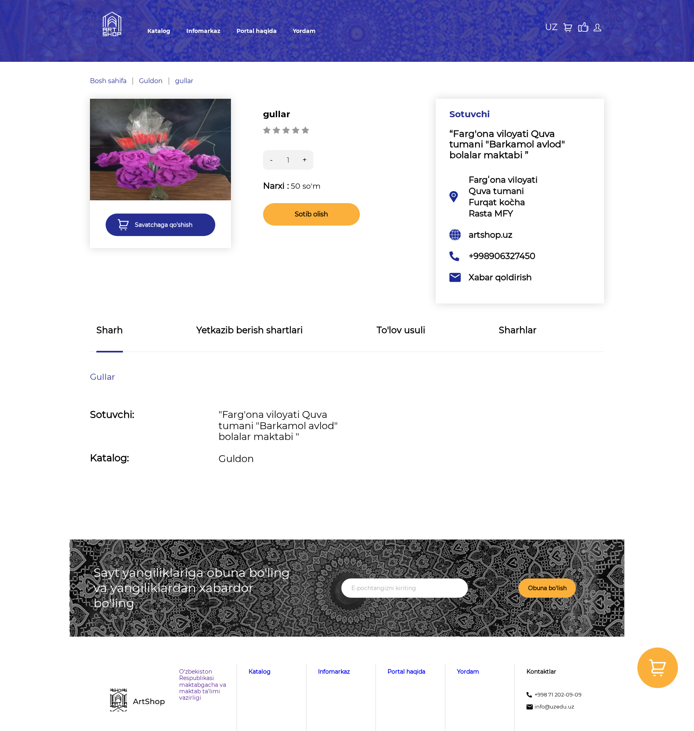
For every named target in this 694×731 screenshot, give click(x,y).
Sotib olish (311, 214)
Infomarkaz (203, 31)
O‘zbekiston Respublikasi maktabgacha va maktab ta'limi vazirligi (202, 684)
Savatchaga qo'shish (163, 224)
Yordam (304, 31)
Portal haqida (257, 31)
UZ (551, 27)
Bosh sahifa (108, 81)
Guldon (151, 81)
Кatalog (158, 31)
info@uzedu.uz (554, 707)
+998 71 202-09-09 (558, 695)
